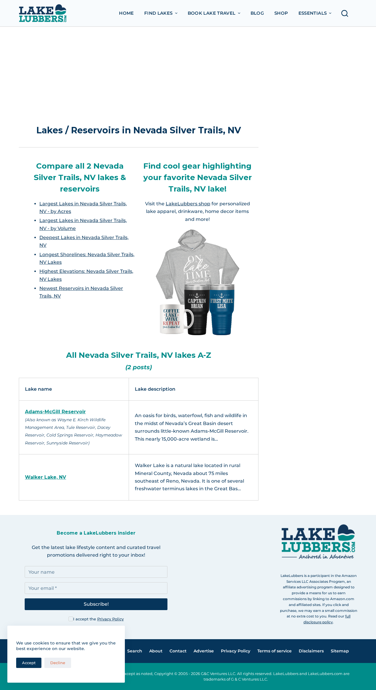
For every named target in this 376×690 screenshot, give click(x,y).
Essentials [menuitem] (312, 13)
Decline (57, 662)
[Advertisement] (138, 78)
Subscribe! (96, 604)
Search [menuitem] (134, 651)
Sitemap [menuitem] (340, 651)
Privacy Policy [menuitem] (235, 651)
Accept (29, 662)
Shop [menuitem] (281, 13)
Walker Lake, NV (45, 477)
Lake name (38, 389)
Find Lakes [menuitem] (158, 13)
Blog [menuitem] (257, 13)
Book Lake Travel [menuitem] (212, 13)
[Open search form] (346, 13)
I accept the (98, 619)
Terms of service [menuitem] (274, 651)
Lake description (155, 389)
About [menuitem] (155, 651)
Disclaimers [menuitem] (311, 651)
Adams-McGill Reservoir (55, 411)
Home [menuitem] (126, 13)
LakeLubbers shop (188, 204)
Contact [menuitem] (178, 651)
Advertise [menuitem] (204, 651)
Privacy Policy (110, 619)
